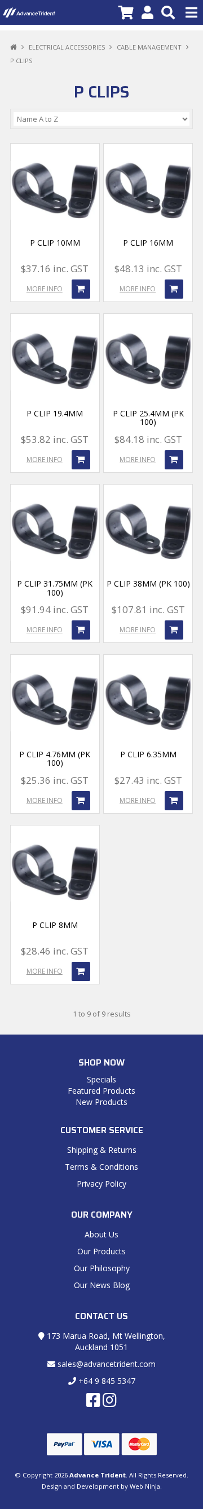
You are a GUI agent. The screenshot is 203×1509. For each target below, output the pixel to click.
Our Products (101, 1251)
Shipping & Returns (101, 1149)
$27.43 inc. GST (148, 780)
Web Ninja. (146, 1486)
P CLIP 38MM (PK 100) (148, 583)
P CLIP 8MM (55, 925)
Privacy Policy (101, 1183)
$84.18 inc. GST (148, 439)
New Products (101, 1102)
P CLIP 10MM (55, 242)
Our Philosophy (102, 1268)
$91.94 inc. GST (55, 609)
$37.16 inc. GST (55, 268)
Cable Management (149, 47)
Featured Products (101, 1090)
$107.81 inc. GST (148, 609)
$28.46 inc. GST (55, 950)
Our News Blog (102, 1285)
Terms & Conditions (101, 1166)
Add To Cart (81, 289)
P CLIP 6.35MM (148, 754)
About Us (101, 1234)
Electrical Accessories (67, 47)
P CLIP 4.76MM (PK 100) (54, 758)
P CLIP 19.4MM (55, 413)
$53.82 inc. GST (55, 439)
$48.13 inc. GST (148, 268)
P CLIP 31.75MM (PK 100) (54, 587)
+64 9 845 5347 (105, 1380)
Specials (101, 1079)
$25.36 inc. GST (55, 780)
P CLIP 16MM (148, 242)
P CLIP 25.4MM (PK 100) (148, 417)
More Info (45, 289)
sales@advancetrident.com (105, 1364)
